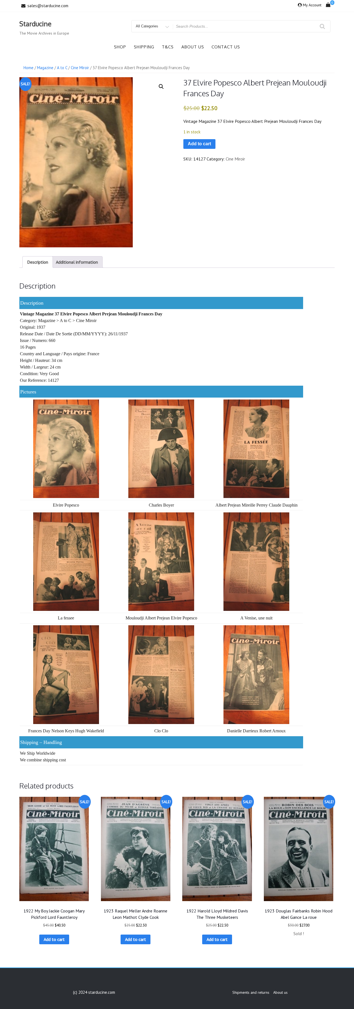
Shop (120, 47)
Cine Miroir (80, 67)
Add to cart (199, 143)
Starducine (35, 23)
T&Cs (168, 47)
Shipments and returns (250, 992)
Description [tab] (37, 262)
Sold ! (298, 933)
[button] (161, 87)
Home (28, 67)
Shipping (144, 47)
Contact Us (226, 47)
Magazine (45, 67)
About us (192, 47)
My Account (312, 4)
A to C (62, 67)
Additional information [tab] (77, 262)
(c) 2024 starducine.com (94, 992)
